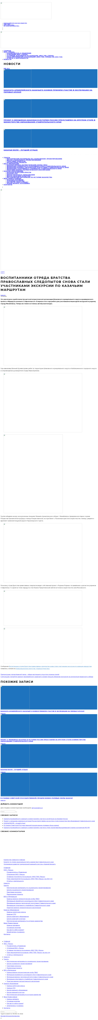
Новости (7, 59)
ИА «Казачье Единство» (11, 25)
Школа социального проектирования (24, 160)
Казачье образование (13, 171)
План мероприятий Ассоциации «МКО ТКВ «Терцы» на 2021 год (34, 57)
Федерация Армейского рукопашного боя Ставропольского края (36, 166)
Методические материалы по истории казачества (29, 177)
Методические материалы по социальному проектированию (34, 159)
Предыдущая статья (8, 674)
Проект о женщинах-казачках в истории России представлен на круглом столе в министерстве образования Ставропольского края (49, 821)
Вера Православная (12, 178)
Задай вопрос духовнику (18, 183)
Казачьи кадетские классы (19, 172)
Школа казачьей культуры (18, 176)
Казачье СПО (12, 173)
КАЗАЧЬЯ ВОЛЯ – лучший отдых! (21, 150)
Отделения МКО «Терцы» (17, 54)
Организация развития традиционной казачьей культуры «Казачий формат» (30, 864)
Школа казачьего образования (21, 175)
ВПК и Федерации (11, 163)
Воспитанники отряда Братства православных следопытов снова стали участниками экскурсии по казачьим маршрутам (50, 666)
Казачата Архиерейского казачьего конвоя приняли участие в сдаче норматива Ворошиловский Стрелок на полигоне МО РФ (47, 827)
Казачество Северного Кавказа (14, 860)
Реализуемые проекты (15, 894)
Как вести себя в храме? (17, 182)
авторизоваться (37, 808)
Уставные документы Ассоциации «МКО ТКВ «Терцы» (30, 55)
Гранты (7, 157)
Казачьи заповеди (15, 179)
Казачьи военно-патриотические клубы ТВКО (27, 165)
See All (7, 68)
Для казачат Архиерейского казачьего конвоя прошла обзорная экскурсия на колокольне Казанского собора (53, 677)
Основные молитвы (15, 181)
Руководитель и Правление (19, 53)
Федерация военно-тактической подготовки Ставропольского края (38, 167)
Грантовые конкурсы (16, 161)
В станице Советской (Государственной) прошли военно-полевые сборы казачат (37, 798)
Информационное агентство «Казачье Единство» (33, 668)
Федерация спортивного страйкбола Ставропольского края (34, 168)
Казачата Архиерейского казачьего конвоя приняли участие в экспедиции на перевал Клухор (42, 711)
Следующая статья (7, 677)
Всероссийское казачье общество (15, 23)
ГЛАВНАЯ (7, 868)
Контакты (8, 184)
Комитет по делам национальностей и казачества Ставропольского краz (29, 862)
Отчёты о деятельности (17, 58)
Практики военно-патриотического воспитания (28, 170)
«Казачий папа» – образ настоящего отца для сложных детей (37, 674)
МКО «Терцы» (9, 52)
